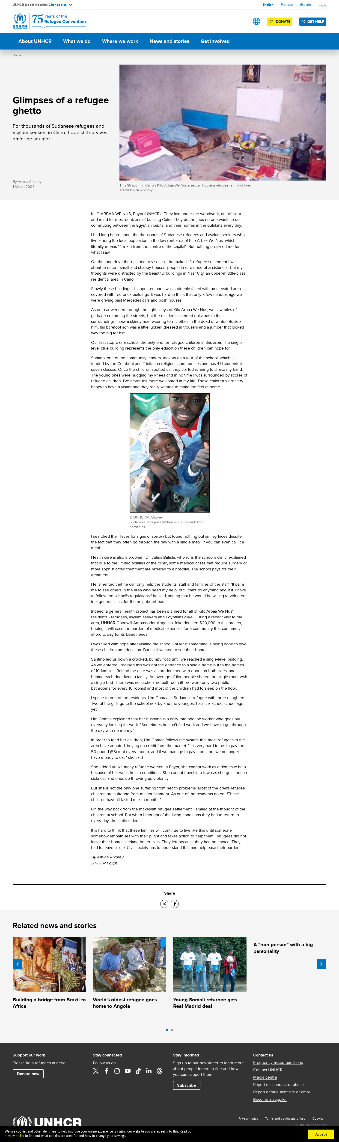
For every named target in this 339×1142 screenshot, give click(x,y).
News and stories (169, 41)
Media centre (265, 1077)
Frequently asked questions (278, 1062)
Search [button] (242, 21)
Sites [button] (256, 21)
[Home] (45, 21)
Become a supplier (270, 1099)
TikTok (138, 1071)
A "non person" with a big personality (283, 948)
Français (287, 4)
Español (306, 4)
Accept (321, 1134)
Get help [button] (315, 21)
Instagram (117, 1071)
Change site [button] (58, 4)
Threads (160, 1071)
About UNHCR (35, 41)
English (268, 4)
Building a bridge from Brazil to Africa (49, 1003)
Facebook (107, 1071)
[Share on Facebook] (175, 904)
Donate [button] (283, 21)
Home (17, 55)
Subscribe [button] (186, 1085)
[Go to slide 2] (173, 1031)
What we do (77, 41)
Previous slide (17, 964)
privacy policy (14, 1136)
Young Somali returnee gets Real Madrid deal (205, 1003)
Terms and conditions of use (285, 1118)
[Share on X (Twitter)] (164, 904)
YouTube (128, 1071)
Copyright (319, 1118)
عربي (322, 4)
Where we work (120, 41)
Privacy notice (248, 1118)
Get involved (215, 41)
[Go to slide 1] (168, 1031)
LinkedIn (149, 1071)
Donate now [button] (28, 1074)
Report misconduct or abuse (278, 1084)
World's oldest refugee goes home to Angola (125, 1003)
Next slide (321, 964)
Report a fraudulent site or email (282, 1092)
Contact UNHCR (267, 1069)
